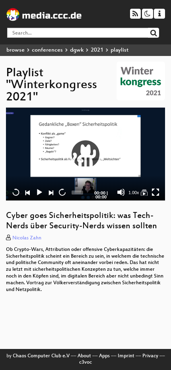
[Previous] (27, 192)
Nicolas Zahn (26, 238)
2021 (97, 50)
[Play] (85, 154)
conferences (47, 50)
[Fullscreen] (155, 192)
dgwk (77, 50)
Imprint (126, 356)
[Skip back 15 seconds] (15, 192)
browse (15, 50)
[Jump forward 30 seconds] (62, 192)
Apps (104, 356)
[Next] (50, 192)
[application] (85, 154)
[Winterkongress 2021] (144, 192)
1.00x (133, 192)
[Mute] (120, 192)
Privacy (150, 356)
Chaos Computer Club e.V (41, 356)
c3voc (85, 362)
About (84, 356)
